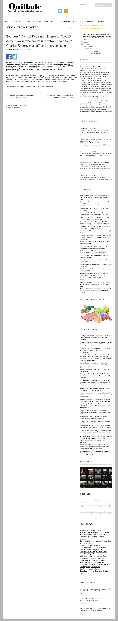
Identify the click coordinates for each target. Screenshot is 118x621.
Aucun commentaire (71, 49)
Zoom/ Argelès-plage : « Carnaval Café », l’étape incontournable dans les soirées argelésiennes (93, 417)
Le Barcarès (84, 558)
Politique (77, 21)
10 (82, 509)
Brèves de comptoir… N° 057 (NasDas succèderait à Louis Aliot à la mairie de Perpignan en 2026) (94, 163)
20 (95, 511)
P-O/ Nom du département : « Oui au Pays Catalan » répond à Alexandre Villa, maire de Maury (94, 218)
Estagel (97, 547)
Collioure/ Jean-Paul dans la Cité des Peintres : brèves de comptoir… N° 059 (95, 140)
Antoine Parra (96, 530)
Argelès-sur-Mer (97, 532)
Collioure (83, 539)
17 (82, 511)
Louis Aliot (100, 558)
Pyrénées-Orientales (87, 565)
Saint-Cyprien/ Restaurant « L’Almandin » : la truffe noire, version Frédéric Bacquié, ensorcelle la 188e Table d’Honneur (96, 337)
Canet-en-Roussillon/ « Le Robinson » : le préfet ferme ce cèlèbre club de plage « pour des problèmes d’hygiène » (96, 223)
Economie (37, 21)
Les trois (85, 42)
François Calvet (97, 550)
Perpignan (101, 560)
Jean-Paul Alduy (99, 554)
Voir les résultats (96, 53)
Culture (26, 21)
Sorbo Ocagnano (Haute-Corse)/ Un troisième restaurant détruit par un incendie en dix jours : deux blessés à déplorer (95, 197)
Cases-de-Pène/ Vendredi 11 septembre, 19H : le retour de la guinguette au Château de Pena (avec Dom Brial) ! (96, 213)
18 (86, 511)
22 (104, 511)
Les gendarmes (87, 44)
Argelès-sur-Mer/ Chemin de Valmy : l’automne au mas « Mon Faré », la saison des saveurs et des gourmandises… (95, 350)
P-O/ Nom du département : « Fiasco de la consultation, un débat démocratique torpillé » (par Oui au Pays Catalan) (95, 203)
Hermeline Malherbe (87, 552)
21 (100, 511)
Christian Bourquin (97, 537)
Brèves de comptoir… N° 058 (88, 152)
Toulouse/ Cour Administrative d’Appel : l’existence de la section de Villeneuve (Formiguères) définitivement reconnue (95, 290)
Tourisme (100, 21)
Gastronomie (65, 21)
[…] (81, 114)
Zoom (87, 573)
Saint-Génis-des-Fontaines (90, 569)
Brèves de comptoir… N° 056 (88, 175)
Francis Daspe (85, 550)
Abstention (13, 86)
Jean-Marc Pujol (86, 554)
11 (86, 509)
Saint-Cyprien (85, 567)
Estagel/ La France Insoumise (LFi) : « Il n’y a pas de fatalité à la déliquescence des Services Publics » (94, 247)
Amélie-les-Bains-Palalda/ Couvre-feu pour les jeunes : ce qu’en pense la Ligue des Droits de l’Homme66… (96, 251)
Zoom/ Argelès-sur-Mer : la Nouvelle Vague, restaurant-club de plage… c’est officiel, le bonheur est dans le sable (95, 426)
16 (109, 509)
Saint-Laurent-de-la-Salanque (91, 571)
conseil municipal (86, 545)
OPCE (39, 86)
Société (33, 27)
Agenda (17, 21)
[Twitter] (71, 27)
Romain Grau (104, 565)
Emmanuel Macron (87, 547)
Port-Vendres (96, 562)
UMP (82, 573)
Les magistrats (87, 49)
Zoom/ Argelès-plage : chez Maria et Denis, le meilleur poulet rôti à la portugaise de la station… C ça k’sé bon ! (95, 400)
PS (103, 562)
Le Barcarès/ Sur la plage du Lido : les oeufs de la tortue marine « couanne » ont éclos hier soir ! (95, 227)
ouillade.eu (14, 105)
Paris (95, 560)
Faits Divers (89, 21)
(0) (83, 114)
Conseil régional (21, 86)
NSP (84, 40)
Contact (83, 5)
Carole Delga (85, 537)
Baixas (106, 532)
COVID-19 (97, 545)
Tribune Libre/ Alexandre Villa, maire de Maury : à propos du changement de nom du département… (94, 274)
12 (91, 509)
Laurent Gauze (101, 556)
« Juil (95, 518)
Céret (104, 545)
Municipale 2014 (86, 560)
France (103, 547)
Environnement (50, 21)
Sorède (105, 571)
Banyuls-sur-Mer (86, 534)
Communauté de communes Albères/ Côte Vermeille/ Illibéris (95, 542)
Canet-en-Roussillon (100, 534)
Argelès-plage (85, 532)
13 (95, 509)
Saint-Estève (95, 567)
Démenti (28, 86)
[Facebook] (68, 27)
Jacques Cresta (101, 552)
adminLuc (12, 49)
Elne (108, 545)
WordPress (17, 107)
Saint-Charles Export (47, 86)
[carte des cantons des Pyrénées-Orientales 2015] (96, 314)
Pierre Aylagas (85, 562)
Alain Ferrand (85, 530)
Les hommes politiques (89, 46)
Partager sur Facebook (9, 56)
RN (97, 565)
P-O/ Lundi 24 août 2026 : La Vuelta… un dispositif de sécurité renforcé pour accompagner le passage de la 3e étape (95, 284)
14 (100, 509)
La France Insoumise (88, 556)
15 (104, 509)
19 (91, 511)
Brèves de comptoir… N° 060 (88, 128)
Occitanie (34, 86)
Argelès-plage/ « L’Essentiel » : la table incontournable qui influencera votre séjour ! (95, 422)
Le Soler (93, 558)
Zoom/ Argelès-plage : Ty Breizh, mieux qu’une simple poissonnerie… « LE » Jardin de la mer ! (95, 389)
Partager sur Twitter (14, 56)
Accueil (7, 21)
